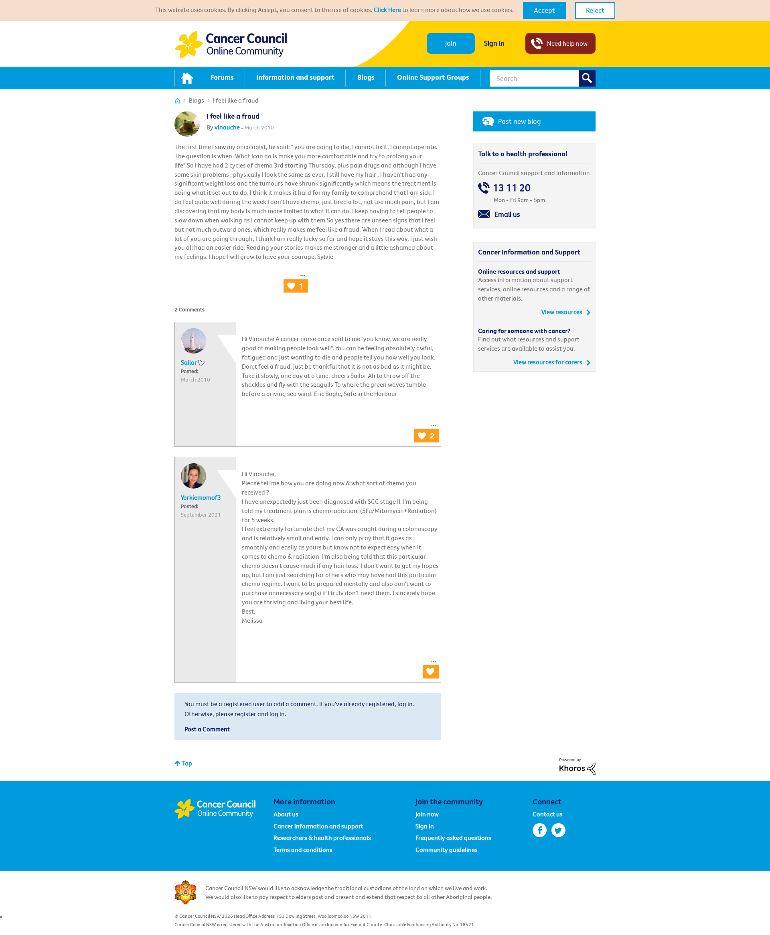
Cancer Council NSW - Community (230, 44)
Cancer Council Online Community (224, 809)
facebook (540, 830)
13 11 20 (512, 188)
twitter (558, 830)
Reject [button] (595, 10)
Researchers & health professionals (322, 838)
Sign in (494, 43)
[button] (544, 10)
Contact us (548, 814)
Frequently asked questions (453, 838)
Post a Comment (207, 729)
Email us (507, 214)
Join (450, 43)
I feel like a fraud (233, 116)
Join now (427, 814)
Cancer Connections (177, 101)
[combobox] (543, 78)
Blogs (196, 100)
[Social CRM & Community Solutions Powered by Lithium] (577, 766)
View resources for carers (547, 362)
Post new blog (519, 121)
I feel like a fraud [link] (236, 100)
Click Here (387, 10)
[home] (186, 78)
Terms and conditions (303, 850)
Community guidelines (446, 850)
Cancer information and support (318, 826)
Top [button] (187, 763)
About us (286, 814)
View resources (561, 312)
